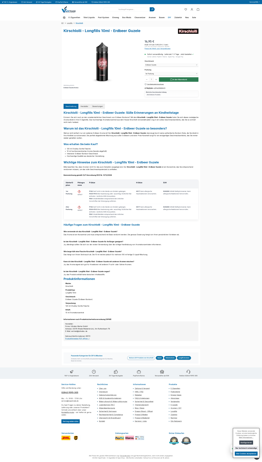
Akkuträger (175, 398)
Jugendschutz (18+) (107, 405)
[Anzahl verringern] (147, 79)
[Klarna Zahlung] (129, 438)
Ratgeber (138, 395)
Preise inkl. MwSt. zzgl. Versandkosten (158, 48)
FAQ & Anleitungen (142, 398)
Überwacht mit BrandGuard (109, 418)
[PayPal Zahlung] (119, 438)
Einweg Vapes (176, 395)
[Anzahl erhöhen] (156, 79)
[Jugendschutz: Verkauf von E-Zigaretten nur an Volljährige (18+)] (186, 441)
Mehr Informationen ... (246, 437)
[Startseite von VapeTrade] (68, 9)
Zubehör (174, 415)
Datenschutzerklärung (107, 395)
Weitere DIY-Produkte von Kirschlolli (141, 358)
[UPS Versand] (75, 438)
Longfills (174, 411)
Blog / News (139, 408)
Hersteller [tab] (84, 106)
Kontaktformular (67, 412)
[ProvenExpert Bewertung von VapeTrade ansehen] (174, 441)
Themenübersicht (142, 405)
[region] (102, 64)
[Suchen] (152, 9)
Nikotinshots (170, 358)
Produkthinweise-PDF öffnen (77, 339)
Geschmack (153, 61)
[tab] (71, 106)
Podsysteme (175, 392)
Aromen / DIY (176, 408)
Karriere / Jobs (141, 421)
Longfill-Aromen (183, 358)
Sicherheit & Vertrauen (108, 411)
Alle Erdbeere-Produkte (153, 94)
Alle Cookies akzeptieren (246, 454)
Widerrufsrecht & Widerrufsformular (113, 401)
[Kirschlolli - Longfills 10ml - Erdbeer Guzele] (102, 61)
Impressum (103, 392)
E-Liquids (174, 405)
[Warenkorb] (198, 9)
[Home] (64, 17)
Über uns (102, 388)
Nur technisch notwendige (246, 448)
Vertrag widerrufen (70, 421)
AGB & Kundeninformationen (110, 398)
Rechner (174, 418)
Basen (160, 358)
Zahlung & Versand (142, 388)
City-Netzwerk (176, 421)
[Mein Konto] (191, 9)
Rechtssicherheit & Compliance (111, 415)
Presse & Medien (141, 415)
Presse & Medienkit (142, 418)
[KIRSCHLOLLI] (188, 32)
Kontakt (102, 421)
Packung (152, 70)
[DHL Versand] (65, 438)
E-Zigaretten (175, 388)
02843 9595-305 (69, 392)
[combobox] (126, 9)
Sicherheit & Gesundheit (144, 401)
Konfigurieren (246, 443)
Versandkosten (125, 456)
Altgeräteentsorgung (107, 408)
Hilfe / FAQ (139, 392)
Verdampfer (175, 401)
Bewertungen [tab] (97, 106)
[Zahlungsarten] (139, 438)
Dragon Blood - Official (144, 411)
